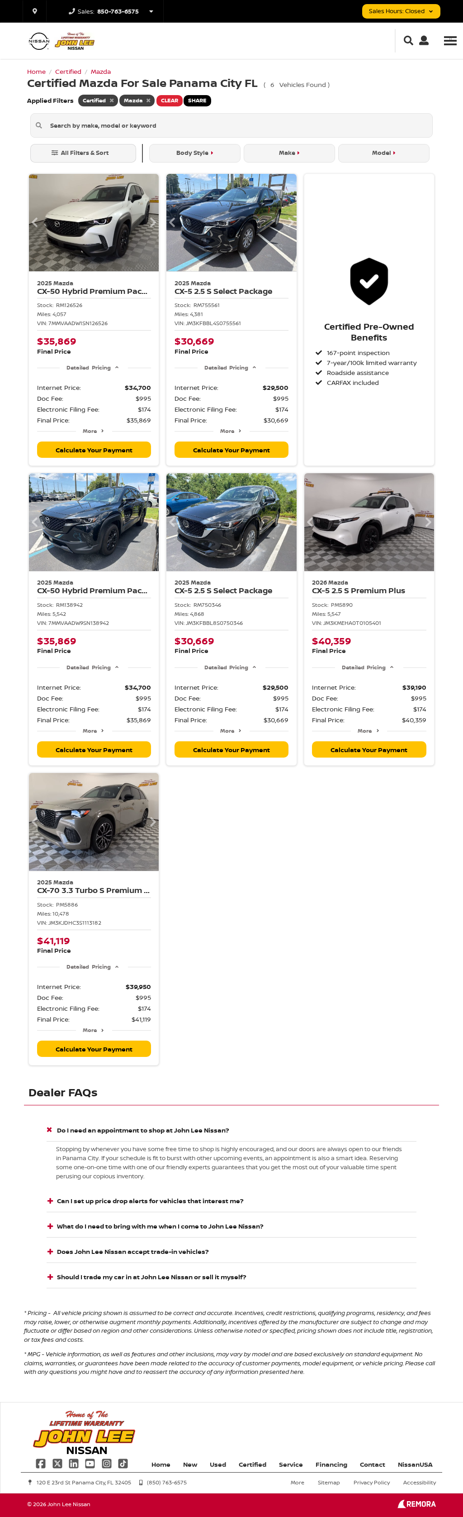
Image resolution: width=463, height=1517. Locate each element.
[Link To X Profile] (58, 1463)
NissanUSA (415, 1464)
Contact (372, 1464)
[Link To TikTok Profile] (123, 1463)
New (190, 1464)
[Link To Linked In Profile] (74, 1463)
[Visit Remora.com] (416, 1506)
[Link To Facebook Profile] (41, 1463)
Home (160, 1464)
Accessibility (419, 1482)
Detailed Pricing (88, 367)
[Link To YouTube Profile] (91, 1463)
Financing (331, 1464)
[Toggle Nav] (450, 40)
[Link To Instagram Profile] (107, 1463)
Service (291, 1464)
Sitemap (329, 1482)
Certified (252, 1464)
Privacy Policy (372, 1482)
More (90, 431)
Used (218, 1464)
